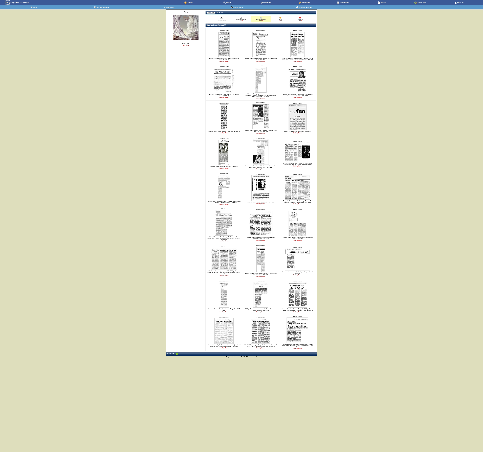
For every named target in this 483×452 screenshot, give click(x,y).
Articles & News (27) (305, 7)
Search (228, 2)
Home (34, 7)
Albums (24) (170, 7)
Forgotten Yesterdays (19, 3)
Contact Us (171, 354)
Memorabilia (305, 2)
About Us (460, 2)
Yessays (383, 2)
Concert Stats (421, 2)
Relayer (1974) (238, 7)
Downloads (267, 2)
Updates (190, 2)
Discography (344, 2)
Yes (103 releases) (102, 7)
